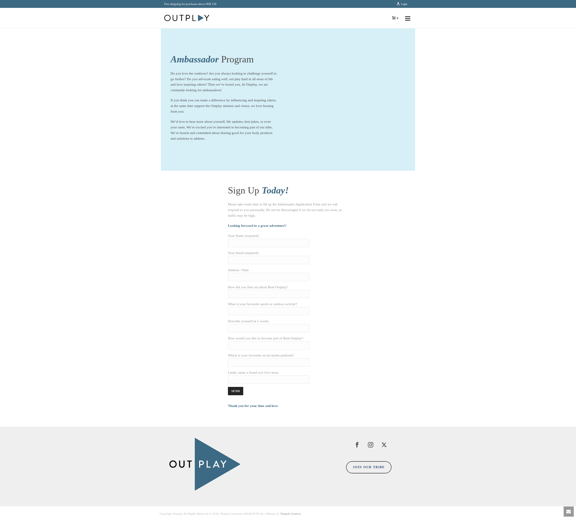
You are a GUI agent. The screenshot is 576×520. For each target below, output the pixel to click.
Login (404, 4)
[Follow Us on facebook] (357, 445)
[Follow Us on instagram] (370, 445)
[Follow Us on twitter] (384, 445)
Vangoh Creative (290, 513)
